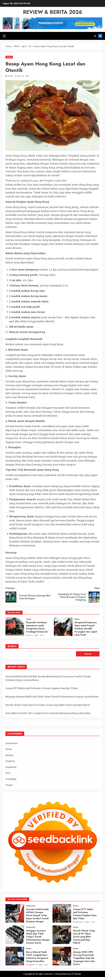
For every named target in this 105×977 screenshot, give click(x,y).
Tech (7, 772)
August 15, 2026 (35, 965)
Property (10, 761)
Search (12, 646)
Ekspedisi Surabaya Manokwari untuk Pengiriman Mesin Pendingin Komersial (36, 627)
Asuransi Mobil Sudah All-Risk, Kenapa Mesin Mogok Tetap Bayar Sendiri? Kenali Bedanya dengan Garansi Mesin (37, 917)
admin (10, 76)
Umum (9, 57)
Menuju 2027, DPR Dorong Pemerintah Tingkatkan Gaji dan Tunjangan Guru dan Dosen (83, 958)
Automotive (11, 743)
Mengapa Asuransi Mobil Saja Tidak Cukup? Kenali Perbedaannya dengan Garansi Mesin (52, 696)
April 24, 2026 (23, 76)
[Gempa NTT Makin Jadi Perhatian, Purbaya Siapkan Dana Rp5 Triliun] (61, 913)
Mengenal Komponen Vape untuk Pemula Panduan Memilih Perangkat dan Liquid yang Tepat (86, 628)
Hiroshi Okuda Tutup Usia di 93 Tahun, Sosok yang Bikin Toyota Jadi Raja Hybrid (47, 704)
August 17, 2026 (82, 922)
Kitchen (9, 755)
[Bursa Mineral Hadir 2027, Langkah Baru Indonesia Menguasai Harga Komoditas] (14, 956)
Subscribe (100, 36)
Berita (8, 749)
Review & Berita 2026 (52, 12)
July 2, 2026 (33, 635)
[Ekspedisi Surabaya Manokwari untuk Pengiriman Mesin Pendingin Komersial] (14, 626)
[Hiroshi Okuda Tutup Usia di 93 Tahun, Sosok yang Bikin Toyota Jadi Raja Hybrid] (61, 934)
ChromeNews (61, 973)
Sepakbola (10, 767)
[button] (4, 36)
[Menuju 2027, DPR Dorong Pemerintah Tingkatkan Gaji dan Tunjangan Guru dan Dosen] (61, 956)
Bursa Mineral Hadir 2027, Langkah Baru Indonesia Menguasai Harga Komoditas (48, 713)
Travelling (10, 779)
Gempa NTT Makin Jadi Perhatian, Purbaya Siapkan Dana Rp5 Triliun (41, 688)
